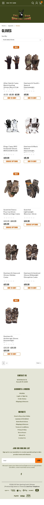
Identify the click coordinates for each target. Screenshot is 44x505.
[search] (32, 3)
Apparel (10, 26)
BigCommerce (15, 486)
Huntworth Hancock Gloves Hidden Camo (12, 275)
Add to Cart (12, 98)
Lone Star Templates (33, 486)
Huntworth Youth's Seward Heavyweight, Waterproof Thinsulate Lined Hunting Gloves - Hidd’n (31, 85)
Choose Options (12, 161)
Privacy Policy (22, 430)
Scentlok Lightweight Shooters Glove (30, 212)
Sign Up (24, 396)
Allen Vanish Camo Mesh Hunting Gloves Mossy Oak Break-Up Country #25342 (11, 85)
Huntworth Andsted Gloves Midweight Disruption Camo (32, 275)
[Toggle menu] (3, 4)
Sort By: (4, 36)
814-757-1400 (11, 3)
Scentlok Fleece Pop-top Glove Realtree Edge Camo (12, 212)
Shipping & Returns (22, 401)
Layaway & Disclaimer (22, 419)
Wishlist (22, 393)
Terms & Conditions (22, 427)
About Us (22, 435)
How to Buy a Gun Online (22, 416)
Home (4, 26)
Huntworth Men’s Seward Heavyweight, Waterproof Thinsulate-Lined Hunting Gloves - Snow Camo (31, 149)
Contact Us (22, 438)
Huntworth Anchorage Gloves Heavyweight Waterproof (11, 338)
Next (38, 363)
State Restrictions (22, 421)
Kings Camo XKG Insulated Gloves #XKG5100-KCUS (10, 148)
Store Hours (22, 432)
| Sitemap (32, 484)
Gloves (18, 26)
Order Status (22, 399)
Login (18, 396)
